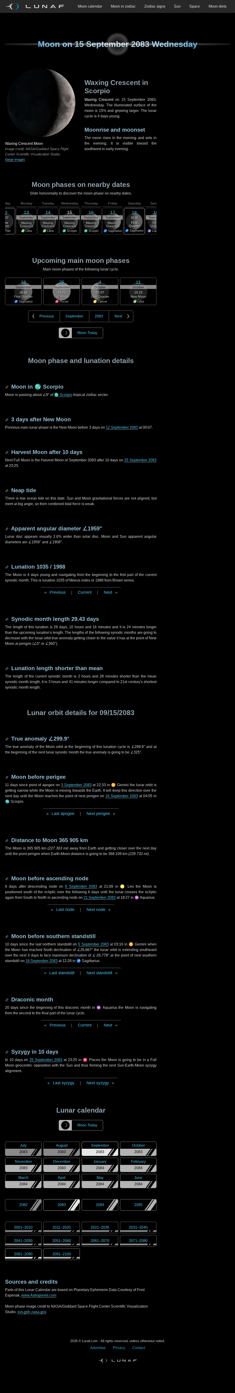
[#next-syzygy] (7, 1052)
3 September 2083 (76, 785)
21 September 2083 (100, 897)
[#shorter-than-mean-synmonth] (7, 668)
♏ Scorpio (63, 395)
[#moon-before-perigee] (7, 777)
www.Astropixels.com (38, 1295)
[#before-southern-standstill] (7, 936)
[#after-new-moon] (7, 419)
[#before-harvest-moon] (7, 452)
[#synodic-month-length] (7, 619)
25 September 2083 (140, 460)
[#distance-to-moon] (7, 840)
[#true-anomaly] (7, 739)
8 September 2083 (81, 886)
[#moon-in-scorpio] (7, 387)
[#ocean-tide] (7, 490)
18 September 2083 (41, 961)
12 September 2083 (122, 427)
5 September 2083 (93, 944)
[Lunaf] (36, 6)
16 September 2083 (121, 796)
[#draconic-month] (7, 999)
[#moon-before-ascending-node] (7, 878)
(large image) (15, 159)
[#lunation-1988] (7, 567)
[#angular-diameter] (7, 528)
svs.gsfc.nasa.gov (31, 1312)
